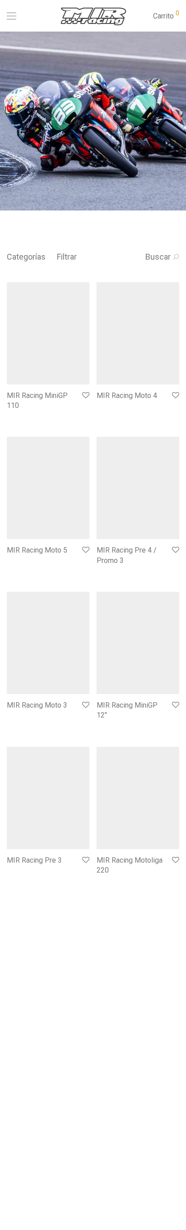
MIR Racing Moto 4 (127, 395)
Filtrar (67, 256)
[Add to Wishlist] (85, 395)
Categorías (26, 256)
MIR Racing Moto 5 (37, 550)
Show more (18, 417)
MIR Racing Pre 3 (34, 860)
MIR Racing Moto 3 (37, 705)
